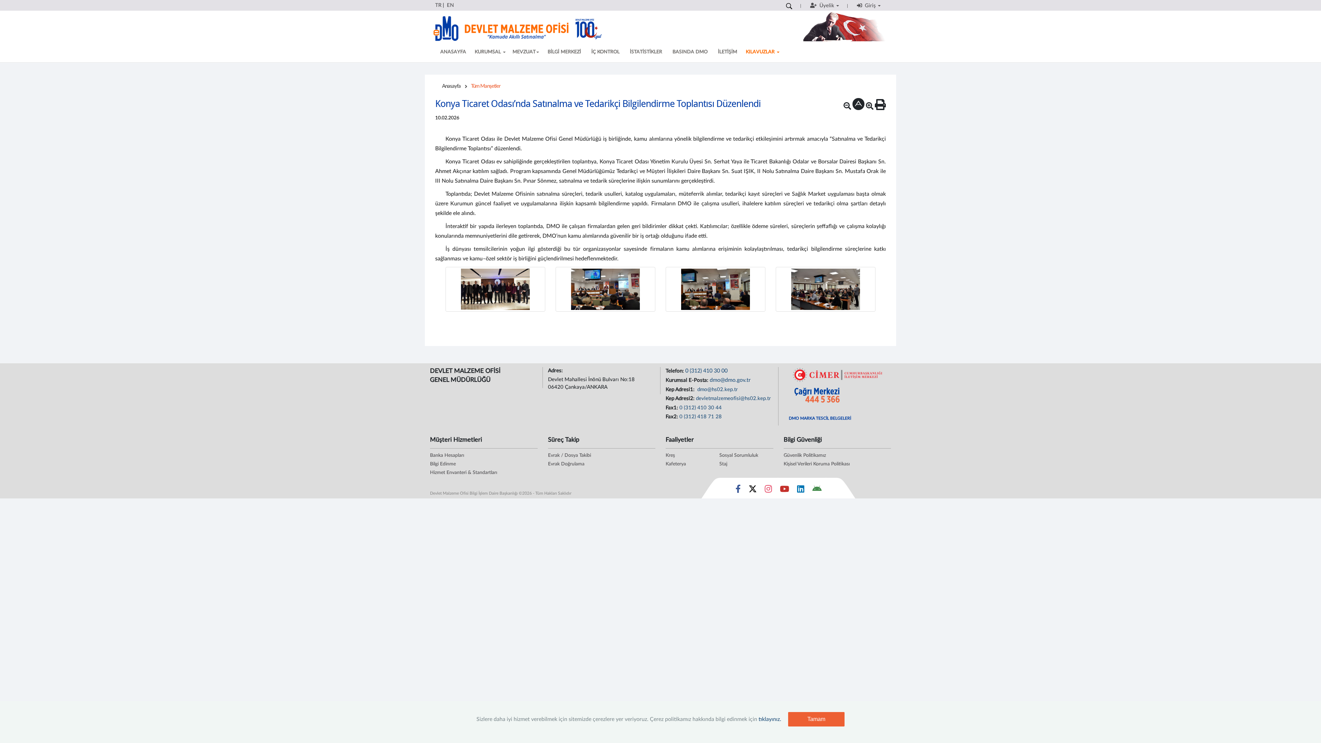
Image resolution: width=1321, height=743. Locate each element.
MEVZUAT (524, 52)
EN (450, 5)
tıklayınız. (770, 719)
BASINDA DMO (690, 52)
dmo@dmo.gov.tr (730, 380)
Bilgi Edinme (443, 464)
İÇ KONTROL (605, 52)
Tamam (816, 719)
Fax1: (672, 407)
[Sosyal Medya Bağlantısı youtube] (784, 490)
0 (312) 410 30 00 (706, 371)
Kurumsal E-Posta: (688, 380)
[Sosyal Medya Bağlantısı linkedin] (800, 490)
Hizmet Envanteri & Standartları (463, 472)
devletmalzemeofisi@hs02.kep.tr (733, 398)
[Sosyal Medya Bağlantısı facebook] (738, 490)
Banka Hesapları (447, 455)
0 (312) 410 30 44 (700, 407)
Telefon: (675, 371)
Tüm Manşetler (486, 86)
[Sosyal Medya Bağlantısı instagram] (768, 490)
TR (438, 5)
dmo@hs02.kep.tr (717, 389)
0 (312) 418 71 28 (700, 416)
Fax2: (672, 416)
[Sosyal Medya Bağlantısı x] (753, 490)
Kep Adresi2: (681, 398)
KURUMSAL (488, 52)
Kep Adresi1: (681, 389)
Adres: (556, 370)
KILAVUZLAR (761, 52)
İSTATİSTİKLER (646, 52)
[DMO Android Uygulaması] (816, 490)
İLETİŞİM (727, 52)
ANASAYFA (453, 52)
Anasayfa (451, 86)
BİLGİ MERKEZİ (564, 52)
